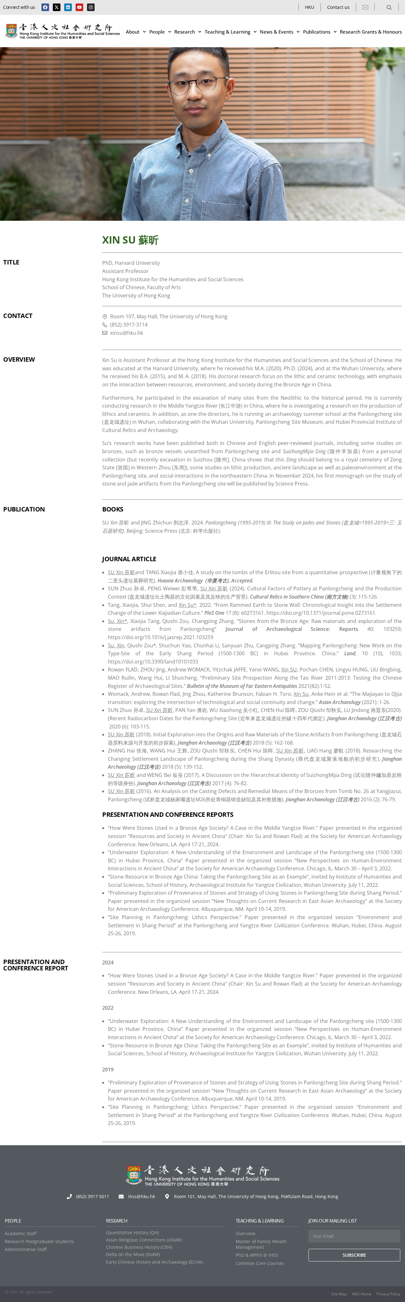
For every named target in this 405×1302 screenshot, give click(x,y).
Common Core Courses (260, 1263)
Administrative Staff (26, 1249)
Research (184, 32)
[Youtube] (79, 7)
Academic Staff (20, 1233)
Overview (245, 1233)
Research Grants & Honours (371, 32)
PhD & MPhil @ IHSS (257, 1255)
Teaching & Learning (227, 32)
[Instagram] (91, 7)
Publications (316, 32)
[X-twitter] (56, 7)
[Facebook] (45, 7)
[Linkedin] (68, 7)
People (157, 32)
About (133, 32)
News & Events (276, 32)
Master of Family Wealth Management (261, 1244)
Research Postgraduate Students (39, 1241)
